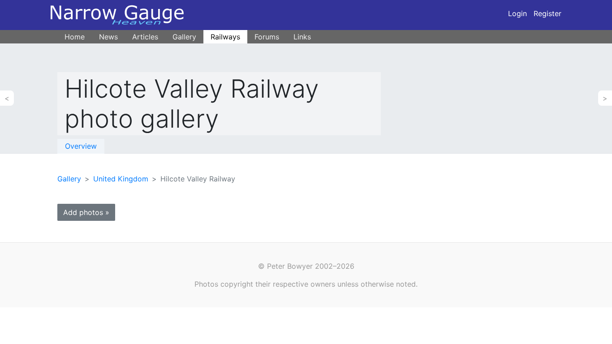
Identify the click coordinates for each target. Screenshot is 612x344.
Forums (266, 36)
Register (547, 13)
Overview (81, 146)
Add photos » (86, 212)
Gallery (184, 36)
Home (75, 36)
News (108, 36)
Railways (225, 36)
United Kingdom (120, 178)
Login (517, 13)
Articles (145, 36)
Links (302, 36)
